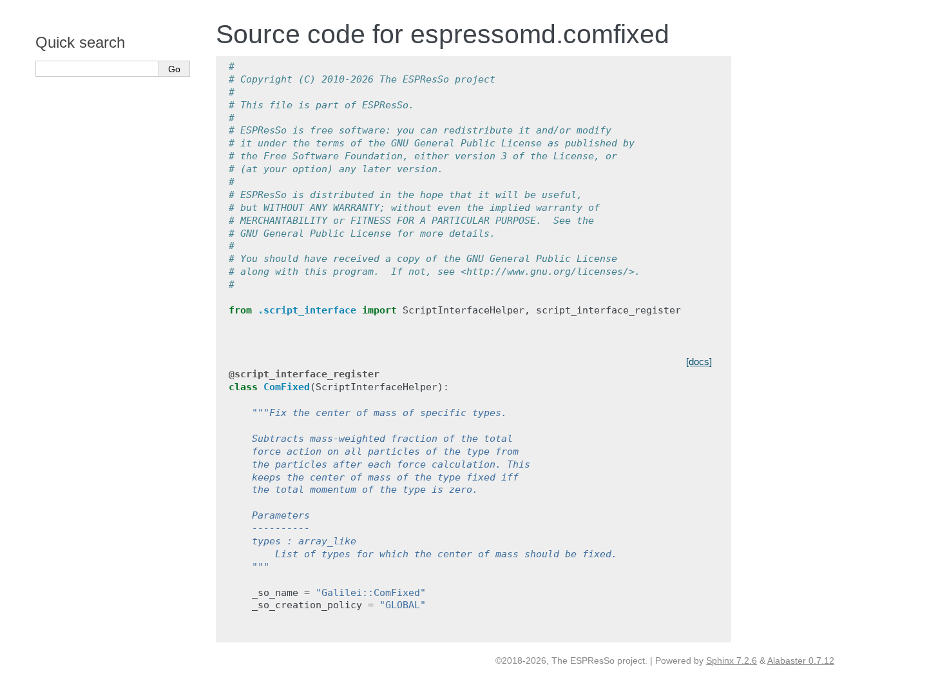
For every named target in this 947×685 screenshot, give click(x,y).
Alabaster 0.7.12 (800, 660)
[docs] (699, 361)
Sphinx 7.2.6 (731, 660)
